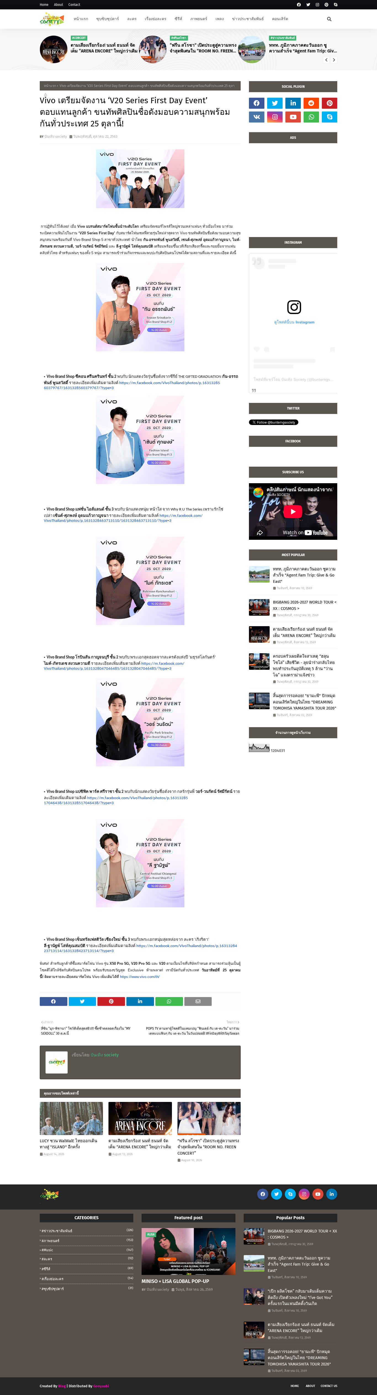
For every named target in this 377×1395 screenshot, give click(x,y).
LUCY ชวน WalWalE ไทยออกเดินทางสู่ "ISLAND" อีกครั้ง (68, 1144)
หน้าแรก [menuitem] (81, 19)
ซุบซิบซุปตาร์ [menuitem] (107, 19)
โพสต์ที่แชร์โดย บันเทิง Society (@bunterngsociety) (298, 379)
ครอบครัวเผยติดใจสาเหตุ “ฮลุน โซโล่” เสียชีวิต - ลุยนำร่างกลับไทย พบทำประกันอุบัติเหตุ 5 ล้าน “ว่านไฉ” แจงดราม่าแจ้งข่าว (304, 665)
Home (44, 5)
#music (87, 1250)
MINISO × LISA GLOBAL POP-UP (175, 1281)
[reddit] (311, 103)
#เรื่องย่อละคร (87, 1278)
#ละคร (87, 1258)
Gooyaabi (101, 1386)
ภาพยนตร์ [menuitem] (198, 19)
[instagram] (317, 5)
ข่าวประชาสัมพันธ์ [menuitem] (248, 19)
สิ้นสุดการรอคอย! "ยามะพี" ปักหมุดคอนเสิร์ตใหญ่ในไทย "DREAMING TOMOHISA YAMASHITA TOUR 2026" (304, 702)
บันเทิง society (55, 136)
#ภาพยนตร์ (87, 1240)
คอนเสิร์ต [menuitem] (280, 19)
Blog (62, 1386)
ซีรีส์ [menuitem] (178, 19)
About (58, 5)
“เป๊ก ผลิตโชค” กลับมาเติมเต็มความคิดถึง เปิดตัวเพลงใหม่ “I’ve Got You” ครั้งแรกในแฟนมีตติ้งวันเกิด (300, 1297)
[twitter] (308, 5)
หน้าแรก (50, 86)
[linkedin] (293, 103)
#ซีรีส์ (87, 1268)
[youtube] (293, 117)
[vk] (256, 117)
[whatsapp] (311, 117)
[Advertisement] (293, 192)
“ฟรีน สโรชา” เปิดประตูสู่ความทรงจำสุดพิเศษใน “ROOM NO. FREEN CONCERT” (203, 48)
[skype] (335, 5)
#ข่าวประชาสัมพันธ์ (87, 1230)
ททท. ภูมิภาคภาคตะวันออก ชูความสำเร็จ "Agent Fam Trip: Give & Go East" (302, 48)
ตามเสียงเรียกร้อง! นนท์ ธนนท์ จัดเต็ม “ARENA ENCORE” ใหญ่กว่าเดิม (104, 48)
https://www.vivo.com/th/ (140, 977)
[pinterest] (326, 5)
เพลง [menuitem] (220, 19)
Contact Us (329, 1386)
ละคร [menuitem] (132, 19)
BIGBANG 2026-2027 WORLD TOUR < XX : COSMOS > (305, 605)
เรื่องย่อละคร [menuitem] (155, 19)
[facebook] (299, 5)
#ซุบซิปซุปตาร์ (87, 1288)
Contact (74, 5)
